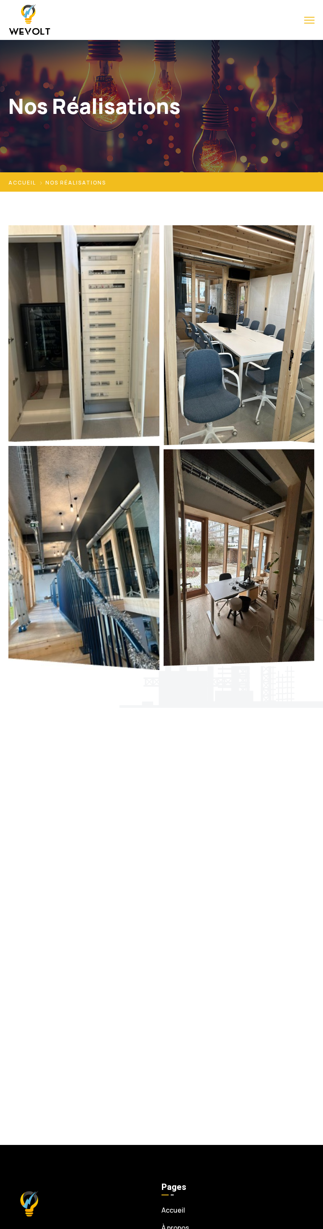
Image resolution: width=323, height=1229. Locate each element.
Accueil (22, 182)
